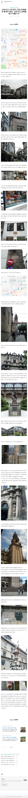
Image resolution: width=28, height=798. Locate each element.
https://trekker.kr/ (5, 735)
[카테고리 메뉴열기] (25, 2)
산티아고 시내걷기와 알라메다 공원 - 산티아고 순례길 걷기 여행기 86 (8, 760)
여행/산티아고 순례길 (14, 7)
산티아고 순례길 (7, 754)
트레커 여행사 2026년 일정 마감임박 (10, 737)
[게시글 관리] (6, 747)
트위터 (17, 769)
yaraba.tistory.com (7, 1)
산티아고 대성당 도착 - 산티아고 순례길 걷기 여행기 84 (8, 764)
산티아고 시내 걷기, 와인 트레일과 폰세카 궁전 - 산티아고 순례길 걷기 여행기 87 (14, 12)
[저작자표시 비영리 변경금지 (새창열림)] (15, 747)
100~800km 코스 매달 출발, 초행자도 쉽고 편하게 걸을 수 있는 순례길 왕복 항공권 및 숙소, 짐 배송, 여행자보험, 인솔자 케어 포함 (9, 730)
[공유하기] (5, 747)
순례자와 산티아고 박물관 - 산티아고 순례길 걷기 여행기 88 (8, 758)
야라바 (3, 779)
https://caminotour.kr (6, 725)
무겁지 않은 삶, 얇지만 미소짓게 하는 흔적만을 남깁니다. (11, 781)
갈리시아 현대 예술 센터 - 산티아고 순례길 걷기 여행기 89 (8, 756)
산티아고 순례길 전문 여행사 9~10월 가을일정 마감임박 (9, 728)
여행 (2, 754)
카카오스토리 (14, 769)
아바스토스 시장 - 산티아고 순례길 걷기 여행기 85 (8, 762)
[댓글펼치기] (3, 774)
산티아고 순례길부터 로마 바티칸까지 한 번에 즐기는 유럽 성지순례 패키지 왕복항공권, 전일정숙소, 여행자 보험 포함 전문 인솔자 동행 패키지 (10, 740)
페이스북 (11, 769)
